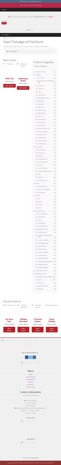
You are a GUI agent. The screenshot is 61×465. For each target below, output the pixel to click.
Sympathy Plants (43, 264)
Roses (39, 220)
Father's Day (41, 95)
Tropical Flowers (42, 226)
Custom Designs (42, 214)
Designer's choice (41, 72)
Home (7, 38)
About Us (30, 382)
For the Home (42, 246)
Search (4, 23)
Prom (39, 174)
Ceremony (41, 283)
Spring (40, 202)
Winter (40, 208)
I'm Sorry (40, 165)
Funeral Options (30, 379)
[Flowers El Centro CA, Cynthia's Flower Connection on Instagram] (34, 357)
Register (39, 5)
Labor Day (41, 107)
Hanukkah (41, 104)
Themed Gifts (42, 223)
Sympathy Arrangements (45, 261)
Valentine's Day (42, 141)
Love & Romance (43, 168)
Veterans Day (42, 144)
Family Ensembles (43, 243)
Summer (40, 205)
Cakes (40, 280)
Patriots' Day (41, 125)
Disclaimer (51, 463)
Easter (40, 92)
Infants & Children (43, 252)
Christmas (41, 89)
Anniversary (41, 153)
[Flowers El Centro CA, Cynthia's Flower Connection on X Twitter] (30, 357)
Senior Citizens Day (43, 128)
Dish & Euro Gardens (44, 189)
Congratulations (42, 159)
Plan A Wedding (30, 377)
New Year (40, 116)
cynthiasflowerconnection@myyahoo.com (34, 408)
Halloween (41, 101)
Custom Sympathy (43, 240)
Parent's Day (41, 122)
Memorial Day (42, 110)
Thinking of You (42, 180)
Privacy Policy (30, 387)
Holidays (38, 75)
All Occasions (42, 150)
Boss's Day (41, 86)
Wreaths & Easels (43, 267)
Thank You (41, 177)
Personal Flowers (43, 286)
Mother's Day (42, 113)
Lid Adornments (42, 255)
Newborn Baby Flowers (44, 171)
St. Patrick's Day (42, 131)
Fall (39, 198)
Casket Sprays (42, 232)
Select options (9, 85)
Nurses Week (42, 119)
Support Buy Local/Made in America (30, 1)
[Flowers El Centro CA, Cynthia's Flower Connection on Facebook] (26, 357)
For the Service (42, 249)
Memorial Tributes (43, 258)
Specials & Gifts (40, 211)
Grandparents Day (43, 98)
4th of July (41, 78)
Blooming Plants (42, 186)
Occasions (39, 147)
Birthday (40, 156)
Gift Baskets (41, 217)
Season (38, 195)
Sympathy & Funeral (42, 229)
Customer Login (31, 5)
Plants (37, 183)
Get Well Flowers (42, 162)
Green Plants (41, 192)
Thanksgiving (42, 137)
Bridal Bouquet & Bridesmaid (46, 277)
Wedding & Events (41, 273)
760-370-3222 (38, 17)
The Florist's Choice (41, 270)
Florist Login (22, 5)
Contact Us (30, 384)
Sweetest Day (42, 134)
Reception (41, 289)
